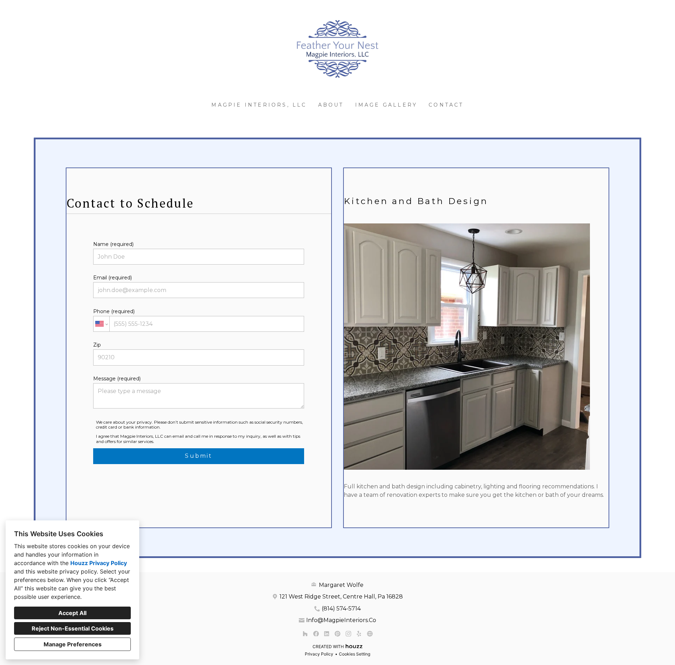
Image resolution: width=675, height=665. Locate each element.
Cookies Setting (354, 654)
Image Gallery (386, 105)
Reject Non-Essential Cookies (73, 628)
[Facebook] (315, 633)
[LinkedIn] (326, 633)
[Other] (369, 633)
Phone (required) (114, 311)
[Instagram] (348, 633)
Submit (198, 455)
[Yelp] (359, 633)
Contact (446, 105)
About (331, 105)
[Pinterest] (337, 633)
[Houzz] (305, 633)
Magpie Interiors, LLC (259, 105)
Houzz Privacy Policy (98, 562)
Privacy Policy (319, 654)
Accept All (72, 612)
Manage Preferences (73, 644)
